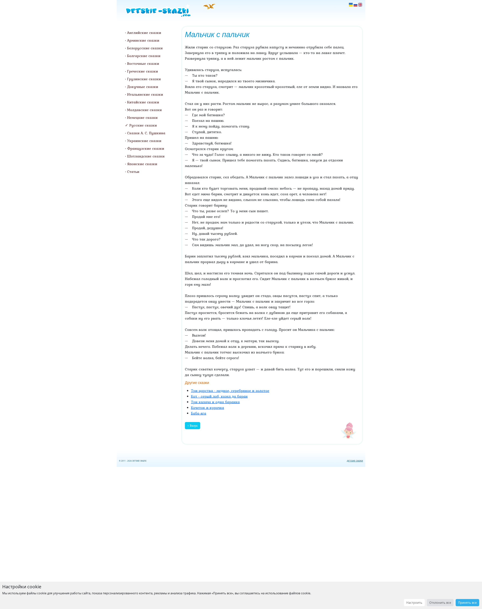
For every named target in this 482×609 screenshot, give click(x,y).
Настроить (414, 603)
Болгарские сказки (143, 56)
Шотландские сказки (146, 156)
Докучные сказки (142, 86)
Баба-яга (198, 413)
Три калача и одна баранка (215, 402)
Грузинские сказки (144, 79)
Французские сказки (145, 148)
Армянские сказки (143, 40)
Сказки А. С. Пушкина (146, 133)
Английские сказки (144, 32)
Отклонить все (440, 603)
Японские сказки (142, 164)
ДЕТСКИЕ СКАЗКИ (355, 460)
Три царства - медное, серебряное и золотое (230, 390)
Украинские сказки (144, 140)
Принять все (467, 603)
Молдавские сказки (144, 110)
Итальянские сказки (145, 94)
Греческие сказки (142, 71)
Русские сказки (143, 125)
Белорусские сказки (145, 48)
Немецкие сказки (142, 117)
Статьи (133, 171)
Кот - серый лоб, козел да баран (219, 396)
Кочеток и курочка (207, 407)
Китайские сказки (143, 102)
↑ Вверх (192, 425)
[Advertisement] (241, 537)
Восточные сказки (143, 63)
